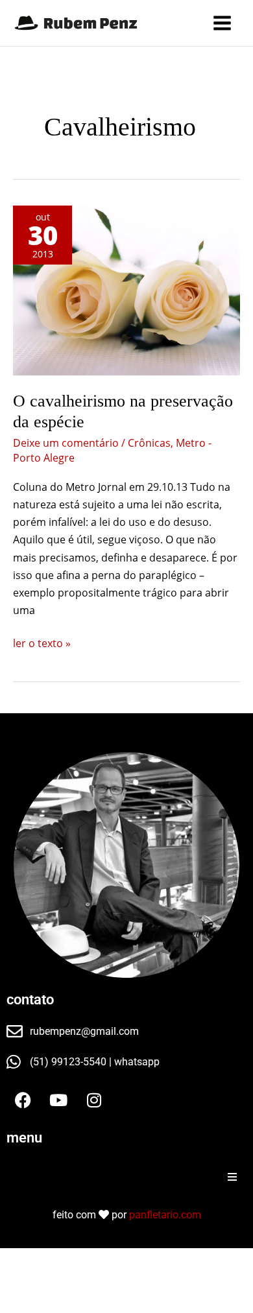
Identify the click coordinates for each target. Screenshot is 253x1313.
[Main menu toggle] (222, 23)
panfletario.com (165, 1215)
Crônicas (149, 443)
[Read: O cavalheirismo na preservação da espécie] (126, 291)
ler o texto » (42, 642)
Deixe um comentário (66, 443)
